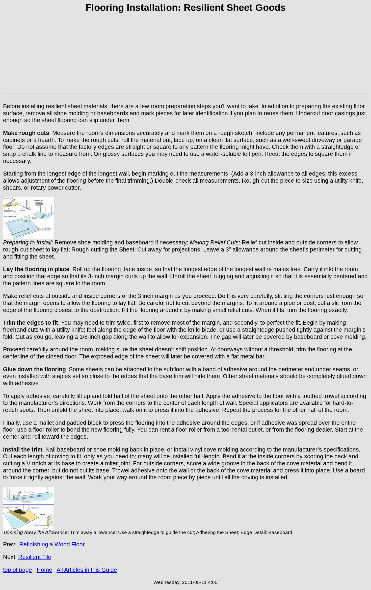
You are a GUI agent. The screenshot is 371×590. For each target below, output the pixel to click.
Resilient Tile (34, 557)
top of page (17, 570)
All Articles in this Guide (87, 570)
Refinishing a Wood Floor (52, 544)
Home (44, 570)
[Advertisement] (185, 55)
